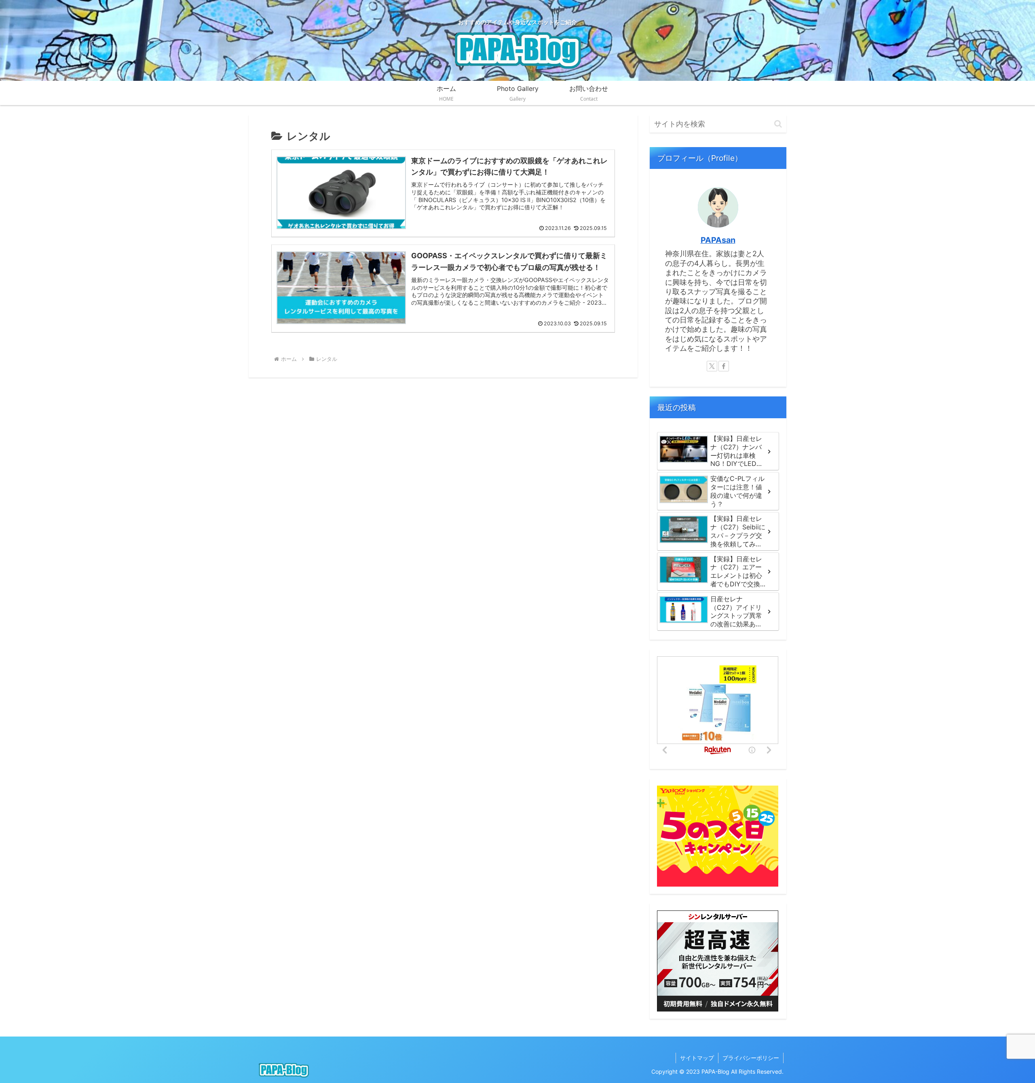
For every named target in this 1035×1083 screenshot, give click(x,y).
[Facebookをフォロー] (723, 366)
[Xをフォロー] (712, 366)
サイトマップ (697, 1057)
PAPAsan (718, 240)
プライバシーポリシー (750, 1057)
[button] (778, 124)
